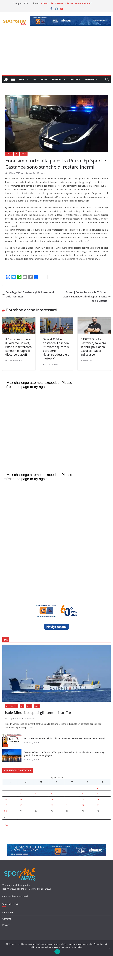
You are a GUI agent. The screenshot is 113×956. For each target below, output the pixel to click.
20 (52, 805)
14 (67, 799)
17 (5, 805)
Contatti (75, 79)
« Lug (5, 824)
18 (21, 805)
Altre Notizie (11, 706)
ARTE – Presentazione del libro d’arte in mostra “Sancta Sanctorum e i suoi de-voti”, (65, 738)
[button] (27, 79)
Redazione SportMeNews (34, 173)
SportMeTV (91, 79)
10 (5, 799)
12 (36, 799)
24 (5, 811)
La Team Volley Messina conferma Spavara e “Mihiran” (66, 3)
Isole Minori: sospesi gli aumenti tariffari (38, 712)
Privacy (6, 925)
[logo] (20, 867)
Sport (22, 79)
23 (98, 805)
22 (83, 805)
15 (83, 799)
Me (34, 79)
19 (36, 805)
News (44, 79)
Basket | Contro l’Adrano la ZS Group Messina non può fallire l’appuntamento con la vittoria (85, 296)
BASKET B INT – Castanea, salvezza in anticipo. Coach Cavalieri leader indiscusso (93, 347)
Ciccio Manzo (29, 718)
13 (52, 799)
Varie (37, 706)
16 (98, 799)
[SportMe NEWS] (5, 79)
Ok (57, 951)
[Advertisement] (56, 53)
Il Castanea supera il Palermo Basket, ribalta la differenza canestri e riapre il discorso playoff (18, 347)
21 (67, 805)
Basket (9, 154)
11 (21, 799)
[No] (109, 948)
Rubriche (57, 79)
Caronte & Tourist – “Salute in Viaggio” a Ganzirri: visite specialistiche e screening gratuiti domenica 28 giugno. (64, 754)
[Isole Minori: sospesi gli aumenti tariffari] (56, 673)
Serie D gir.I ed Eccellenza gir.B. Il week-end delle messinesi (30, 294)
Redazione (7, 912)
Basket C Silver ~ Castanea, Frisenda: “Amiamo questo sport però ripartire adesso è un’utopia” (56, 348)
